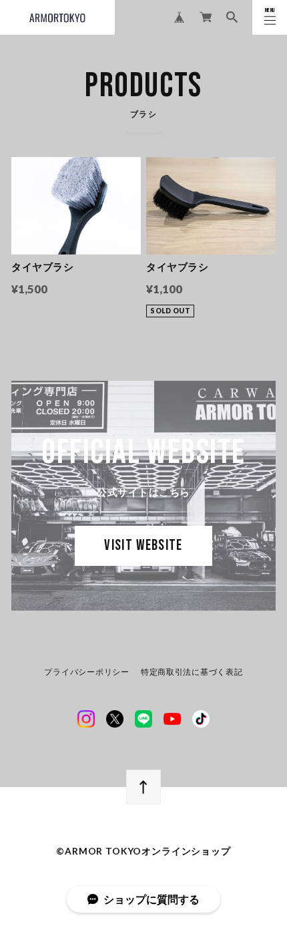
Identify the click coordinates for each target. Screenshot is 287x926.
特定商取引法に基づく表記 (192, 672)
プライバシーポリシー (86, 672)
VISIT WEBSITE (143, 545)
